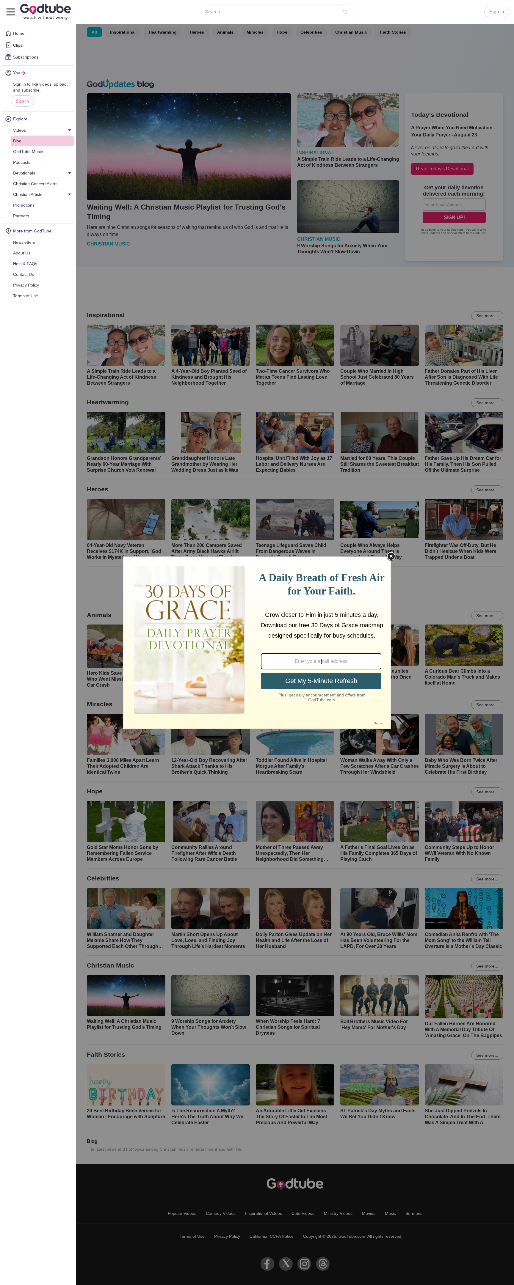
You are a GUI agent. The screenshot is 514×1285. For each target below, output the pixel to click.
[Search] (345, 11)
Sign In (22, 101)
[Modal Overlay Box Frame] (257, 642)
